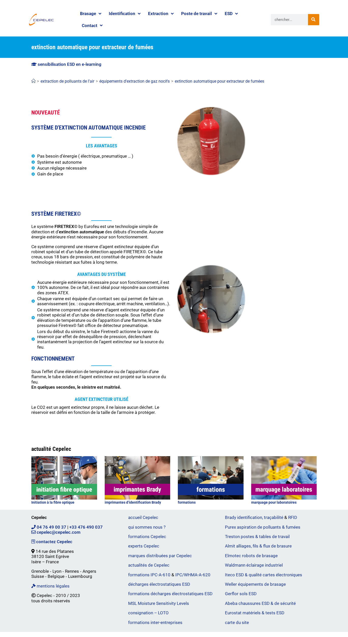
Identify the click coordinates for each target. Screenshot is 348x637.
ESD (229, 13)
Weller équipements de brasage (255, 584)
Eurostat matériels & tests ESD (254, 612)
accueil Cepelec (143, 517)
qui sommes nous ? (147, 527)
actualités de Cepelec (148, 565)
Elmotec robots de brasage (251, 555)
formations (187, 502)
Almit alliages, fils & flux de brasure (258, 546)
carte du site (237, 622)
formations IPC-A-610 (149, 574)
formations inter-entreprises (155, 622)
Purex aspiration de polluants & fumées (262, 527)
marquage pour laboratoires (274, 502)
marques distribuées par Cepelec (160, 555)
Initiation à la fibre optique (52, 502)
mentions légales (53, 586)
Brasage (88, 13)
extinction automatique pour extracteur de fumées (219, 81)
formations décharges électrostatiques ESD (170, 593)
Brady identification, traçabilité (254, 517)
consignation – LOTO (148, 612)
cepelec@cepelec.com (58, 532)
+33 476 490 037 (86, 527)
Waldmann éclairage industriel (254, 565)
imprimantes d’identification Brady (133, 502)
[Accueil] (33, 81)
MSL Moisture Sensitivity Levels (158, 603)
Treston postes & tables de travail (257, 536)
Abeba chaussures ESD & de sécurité (260, 603)
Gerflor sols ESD (241, 593)
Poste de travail (196, 13)
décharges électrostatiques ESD (159, 584)
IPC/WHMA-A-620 (192, 574)
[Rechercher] (313, 19)
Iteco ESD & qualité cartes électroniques (263, 574)
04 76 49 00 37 (51, 527)
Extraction (158, 13)
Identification (122, 13)
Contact (89, 25)
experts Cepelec (143, 546)
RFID (292, 517)
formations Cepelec (147, 536)
